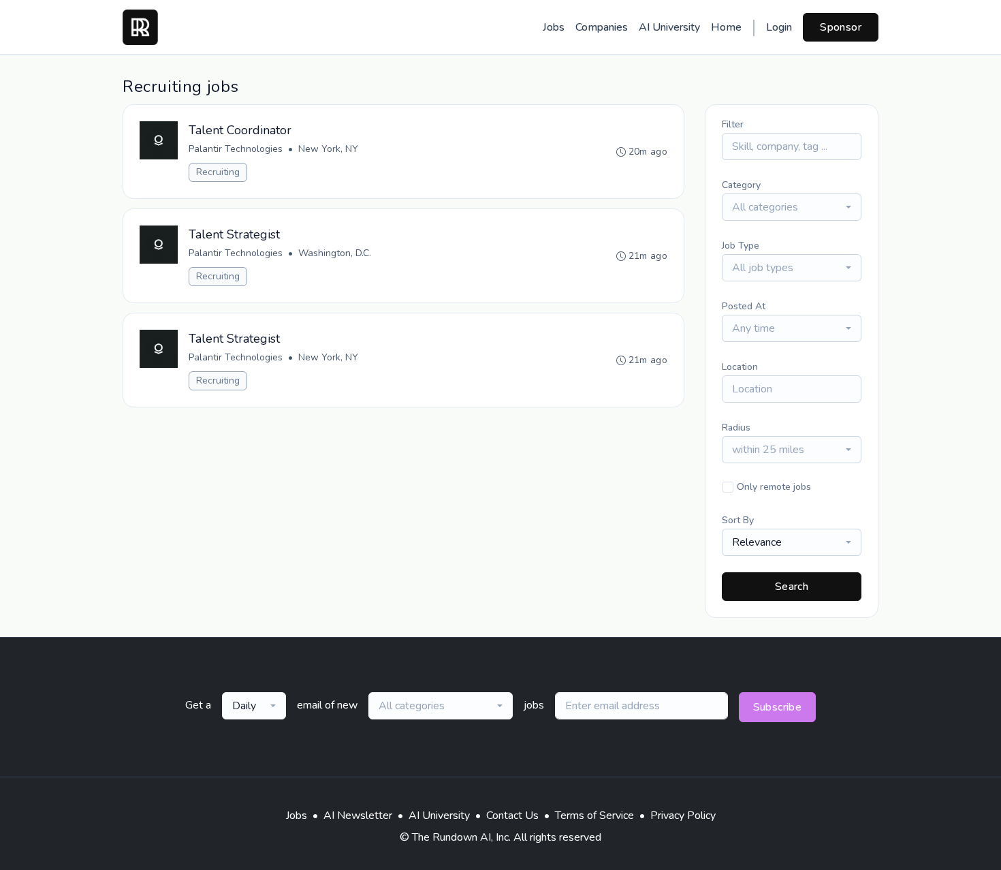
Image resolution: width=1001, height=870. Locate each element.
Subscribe (777, 707)
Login (779, 27)
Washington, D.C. (334, 253)
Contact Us (512, 815)
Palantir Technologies (236, 148)
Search (791, 586)
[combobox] (791, 207)
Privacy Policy (683, 815)
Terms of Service (594, 815)
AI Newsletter (357, 815)
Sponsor (840, 27)
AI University (669, 27)
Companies (601, 27)
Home (726, 27)
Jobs (554, 27)
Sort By (738, 520)
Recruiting (218, 172)
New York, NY (328, 148)
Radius (736, 427)
